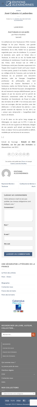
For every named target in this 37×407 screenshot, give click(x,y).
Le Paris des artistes (9, 273)
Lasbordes (18, 163)
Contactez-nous (7, 287)
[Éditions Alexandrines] (20, 3)
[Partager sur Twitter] (16, 154)
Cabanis (12, 163)
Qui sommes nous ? (9, 362)
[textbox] (18, 393)
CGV (3, 374)
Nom (6, 225)
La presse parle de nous (10, 366)
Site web (7, 244)
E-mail (6, 234)
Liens (3, 382)
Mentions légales (8, 370)
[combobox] (18, 393)
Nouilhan (24, 163)
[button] (3, 3)
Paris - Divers (6, 277)
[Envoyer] (33, 335)
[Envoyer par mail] (20, 154)
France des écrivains (9, 291)
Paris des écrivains (8, 295)
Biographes (6, 283)
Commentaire (9, 207)
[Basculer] (34, 374)
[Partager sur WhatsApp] (9, 154)
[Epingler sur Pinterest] (24, 154)
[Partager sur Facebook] (13, 154)
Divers (18, 10)
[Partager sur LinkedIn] (27, 154)
